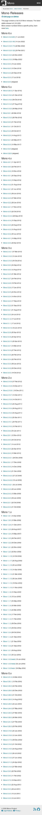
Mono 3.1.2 (7, 319)
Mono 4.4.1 (7, 189)
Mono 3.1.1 (7, 323)
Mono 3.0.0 (7, 372)
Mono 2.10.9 (7, 381)
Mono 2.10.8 (7, 386)
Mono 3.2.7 (7, 278)
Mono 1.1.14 (7, 574)
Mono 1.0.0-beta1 (9, 668)
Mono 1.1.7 (7, 601)
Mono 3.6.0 (7, 269)
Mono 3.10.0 (7, 260)
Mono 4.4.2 (7, 184)
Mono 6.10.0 (7, 59)
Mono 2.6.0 (7, 466)
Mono (10, 3)
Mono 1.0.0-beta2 (9, 664)
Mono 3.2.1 (7, 310)
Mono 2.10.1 (7, 422)
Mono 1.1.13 (7, 578)
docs (11, 8)
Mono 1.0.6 (7, 614)
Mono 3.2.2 (7, 305)
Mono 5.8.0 (7, 122)
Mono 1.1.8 (7, 596)
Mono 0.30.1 (7, 681)
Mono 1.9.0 (7, 520)
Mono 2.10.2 (7, 417)
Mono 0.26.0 (7, 699)
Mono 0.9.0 (7, 771)
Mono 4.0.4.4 (7, 216)
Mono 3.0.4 (7, 359)
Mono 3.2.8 (7, 283)
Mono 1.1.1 (7, 641)
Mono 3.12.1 (7, 251)
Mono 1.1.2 (7, 637)
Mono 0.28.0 (7, 695)
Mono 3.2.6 (7, 287)
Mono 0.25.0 (7, 704)
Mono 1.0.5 (7, 628)
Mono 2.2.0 (7, 498)
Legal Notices (7, 810)
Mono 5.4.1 (7, 126)
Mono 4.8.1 (7, 162)
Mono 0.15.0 (7, 749)
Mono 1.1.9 (7, 592)
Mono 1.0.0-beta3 (9, 659)
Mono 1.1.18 (7, 556)
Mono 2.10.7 (7, 395)
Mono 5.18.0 (7, 95)
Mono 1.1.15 (7, 569)
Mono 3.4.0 (7, 274)
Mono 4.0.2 (7, 234)
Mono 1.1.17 (7, 560)
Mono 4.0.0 (7, 243)
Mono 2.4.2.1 (7, 484)
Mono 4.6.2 (7, 171)
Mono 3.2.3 (7, 301)
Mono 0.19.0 (7, 731)
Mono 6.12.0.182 (9, 41)
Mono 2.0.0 (7, 507)
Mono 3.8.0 (7, 265)
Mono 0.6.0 (7, 784)
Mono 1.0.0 (7, 655)
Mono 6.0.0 (7, 77)
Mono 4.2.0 (7, 225)
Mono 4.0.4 (7, 220)
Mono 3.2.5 (7, 292)
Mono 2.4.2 (7, 489)
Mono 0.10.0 (7, 766)
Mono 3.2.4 (7, 296)
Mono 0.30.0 (7, 686)
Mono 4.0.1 (7, 238)
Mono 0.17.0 (7, 740)
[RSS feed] (35, 810)
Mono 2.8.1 (7, 435)
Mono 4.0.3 (7, 229)
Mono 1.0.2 (7, 646)
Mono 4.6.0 (7, 180)
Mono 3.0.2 (7, 368)
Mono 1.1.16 (7, 565)
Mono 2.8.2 (7, 431)
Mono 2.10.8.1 (8, 390)
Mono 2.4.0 (7, 493)
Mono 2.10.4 (7, 408)
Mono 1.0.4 (7, 632)
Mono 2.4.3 (7, 471)
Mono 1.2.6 (7, 525)
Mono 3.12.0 (7, 256)
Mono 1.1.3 (7, 623)
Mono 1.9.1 (7, 516)
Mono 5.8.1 (7, 113)
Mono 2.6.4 (7, 449)
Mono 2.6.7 (7, 444)
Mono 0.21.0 (7, 722)
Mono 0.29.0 (7, 690)
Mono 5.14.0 (7, 104)
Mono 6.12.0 (7, 55)
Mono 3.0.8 (7, 337)
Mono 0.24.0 (7, 708)
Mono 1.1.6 (7, 605)
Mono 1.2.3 (7, 538)
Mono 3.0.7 (7, 346)
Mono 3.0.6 (7, 350)
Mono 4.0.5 (7, 211)
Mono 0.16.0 (7, 744)
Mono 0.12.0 (7, 757)
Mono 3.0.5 (7, 355)
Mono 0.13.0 (7, 753)
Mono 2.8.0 (7, 440)
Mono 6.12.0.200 (9, 37)
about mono (18, 8)
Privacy (17, 810)
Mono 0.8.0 (7, 775)
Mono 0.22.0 (7, 717)
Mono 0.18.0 (7, 735)
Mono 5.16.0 (7, 99)
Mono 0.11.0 (7, 762)
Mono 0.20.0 (7, 726)
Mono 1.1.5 (7, 610)
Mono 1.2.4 (7, 534)
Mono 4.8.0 (7, 166)
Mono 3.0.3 (7, 364)
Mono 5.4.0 (7, 131)
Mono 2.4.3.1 (7, 458)
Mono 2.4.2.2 (7, 480)
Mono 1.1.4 (7, 619)
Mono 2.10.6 (7, 399)
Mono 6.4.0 (7, 73)
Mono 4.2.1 (7, 207)
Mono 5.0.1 (7, 140)
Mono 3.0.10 (7, 341)
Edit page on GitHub (11, 16)
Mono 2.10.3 (7, 413)
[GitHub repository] (39, 810)
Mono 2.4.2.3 (7, 475)
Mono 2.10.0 (7, 426)
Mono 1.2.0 (7, 552)
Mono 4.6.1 (7, 175)
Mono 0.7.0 (7, 780)
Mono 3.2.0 (7, 314)
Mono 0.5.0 (7, 789)
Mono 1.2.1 (7, 547)
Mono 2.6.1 (7, 462)
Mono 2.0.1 (7, 502)
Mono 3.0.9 (7, 332)
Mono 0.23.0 (7, 713)
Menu (39, 3)
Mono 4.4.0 (7, 193)
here (6, 28)
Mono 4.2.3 (7, 198)
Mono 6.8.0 (7, 64)
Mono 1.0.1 (7, 650)
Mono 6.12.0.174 (9, 46)
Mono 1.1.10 (7, 587)
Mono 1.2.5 (7, 529)
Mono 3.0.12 (7, 328)
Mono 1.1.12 (7, 583)
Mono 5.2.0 (7, 135)
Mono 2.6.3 (7, 453)
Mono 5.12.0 (7, 108)
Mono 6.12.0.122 (9, 50)
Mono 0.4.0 (7, 793)
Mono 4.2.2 (7, 202)
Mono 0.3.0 (7, 798)
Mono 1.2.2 (7, 542)
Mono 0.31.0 (7, 677)
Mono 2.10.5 (7, 404)
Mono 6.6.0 (7, 68)
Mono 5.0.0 (7, 144)
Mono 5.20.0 (7, 90)
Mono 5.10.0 (7, 117)
